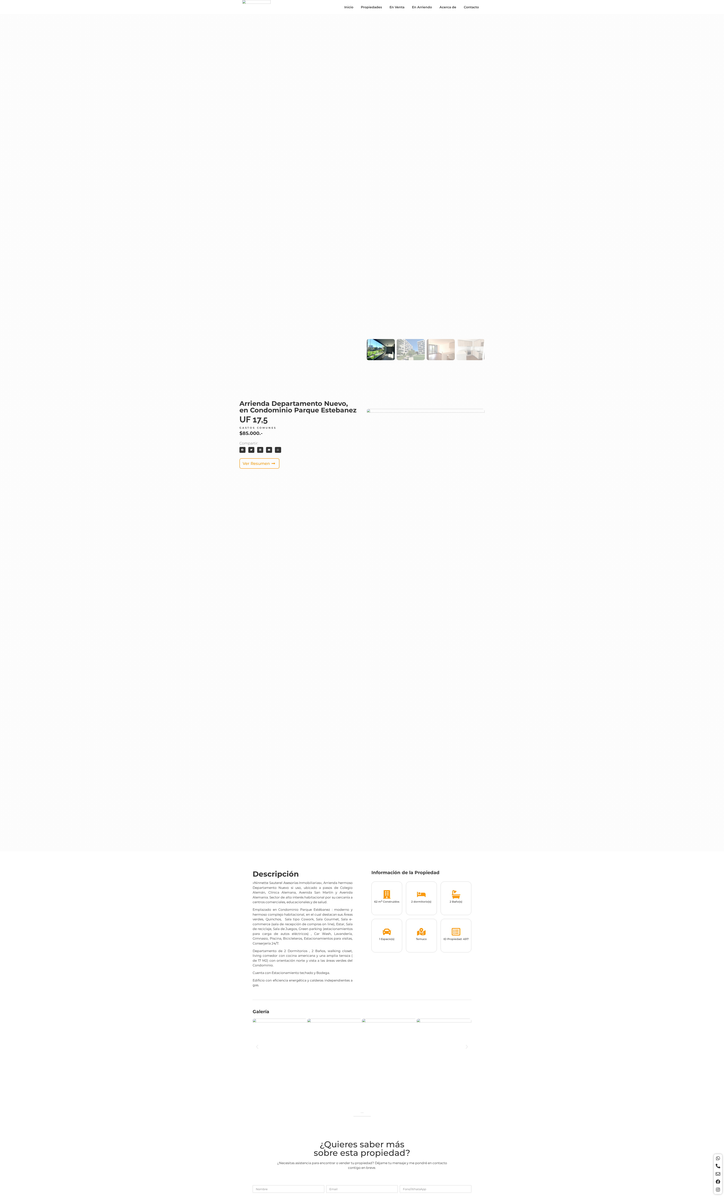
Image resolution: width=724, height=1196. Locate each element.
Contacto (471, 7)
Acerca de (447, 7)
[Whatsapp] (718, 1158)
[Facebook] (718, 1181)
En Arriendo (422, 7)
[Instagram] (718, 1189)
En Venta (397, 7)
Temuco (421, 939)
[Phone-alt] (718, 1166)
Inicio (348, 7)
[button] (242, 450)
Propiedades (371, 7)
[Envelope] (718, 1174)
